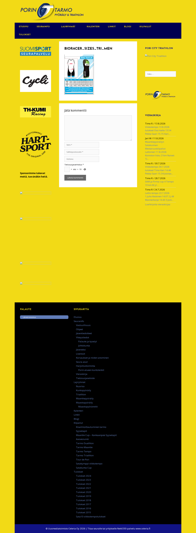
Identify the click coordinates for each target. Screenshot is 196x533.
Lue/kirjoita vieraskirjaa (157, 204)
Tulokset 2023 (83, 479)
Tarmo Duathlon (85, 443)
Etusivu (23, 27)
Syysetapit (81, 431)
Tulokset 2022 (83, 483)
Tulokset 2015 (83, 512)
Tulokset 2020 (83, 492)
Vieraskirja (81, 374)
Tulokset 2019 (83, 496)
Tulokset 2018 (83, 500)
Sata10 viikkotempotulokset (90, 516)
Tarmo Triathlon (85, 455)
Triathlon (81, 394)
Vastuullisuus (83, 325)
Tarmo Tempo (83, 451)
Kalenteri (93, 27)
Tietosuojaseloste (85, 378)
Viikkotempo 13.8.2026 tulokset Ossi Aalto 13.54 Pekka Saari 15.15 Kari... (158, 130)
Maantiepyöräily (85, 398)
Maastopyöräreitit (88, 406)
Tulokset (25, 35)
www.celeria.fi (143, 528)
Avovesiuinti (82, 439)
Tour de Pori (82, 459)
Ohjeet (79, 329)
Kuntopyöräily (83, 390)
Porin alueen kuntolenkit (91, 370)
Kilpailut (145, 27)
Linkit (112, 27)
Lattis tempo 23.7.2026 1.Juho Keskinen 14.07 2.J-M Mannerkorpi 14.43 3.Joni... (159, 196)
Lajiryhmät (68, 27)
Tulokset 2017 (83, 504)
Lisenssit (80, 353)
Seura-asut (82, 361)
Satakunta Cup (84, 467)
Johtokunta (84, 345)
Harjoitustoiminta (85, 365)
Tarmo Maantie (84, 447)
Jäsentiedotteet (84, 333)
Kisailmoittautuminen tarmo (91, 427)
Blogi (127, 27)
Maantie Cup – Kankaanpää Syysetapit (96, 435)
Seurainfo (43, 27)
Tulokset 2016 (83, 508)
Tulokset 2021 (83, 487)
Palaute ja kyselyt (87, 341)
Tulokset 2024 (83, 475)
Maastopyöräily (84, 402)
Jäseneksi (81, 349)
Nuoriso (80, 386)
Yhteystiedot (82, 337)
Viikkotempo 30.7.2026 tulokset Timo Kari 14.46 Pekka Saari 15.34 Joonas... (159, 170)
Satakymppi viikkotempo (89, 463)
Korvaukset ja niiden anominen (92, 357)
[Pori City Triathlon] (155, 56)
